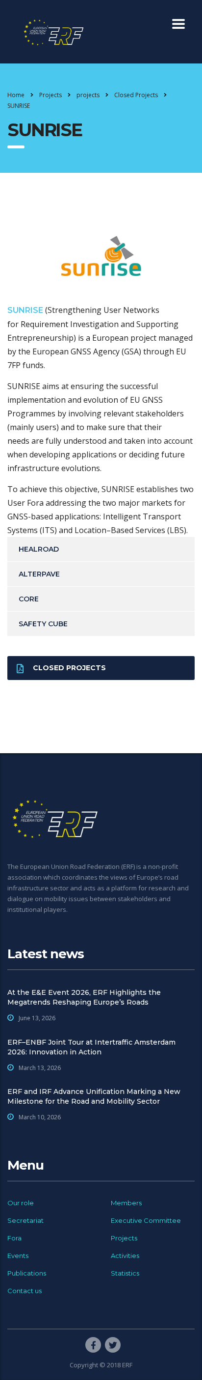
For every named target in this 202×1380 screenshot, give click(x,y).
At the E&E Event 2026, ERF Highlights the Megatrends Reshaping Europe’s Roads (84, 997)
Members (126, 1203)
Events (17, 1255)
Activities (125, 1255)
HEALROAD (39, 549)
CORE (29, 599)
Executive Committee (146, 1220)
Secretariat (25, 1220)
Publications (26, 1273)
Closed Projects (69, 667)
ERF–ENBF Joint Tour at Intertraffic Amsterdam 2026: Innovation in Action (91, 1047)
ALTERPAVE (39, 574)
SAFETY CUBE (43, 623)
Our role (20, 1203)
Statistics (125, 1273)
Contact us (24, 1291)
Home (16, 95)
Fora (14, 1238)
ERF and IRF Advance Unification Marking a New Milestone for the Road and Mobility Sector (93, 1096)
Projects (124, 1238)
